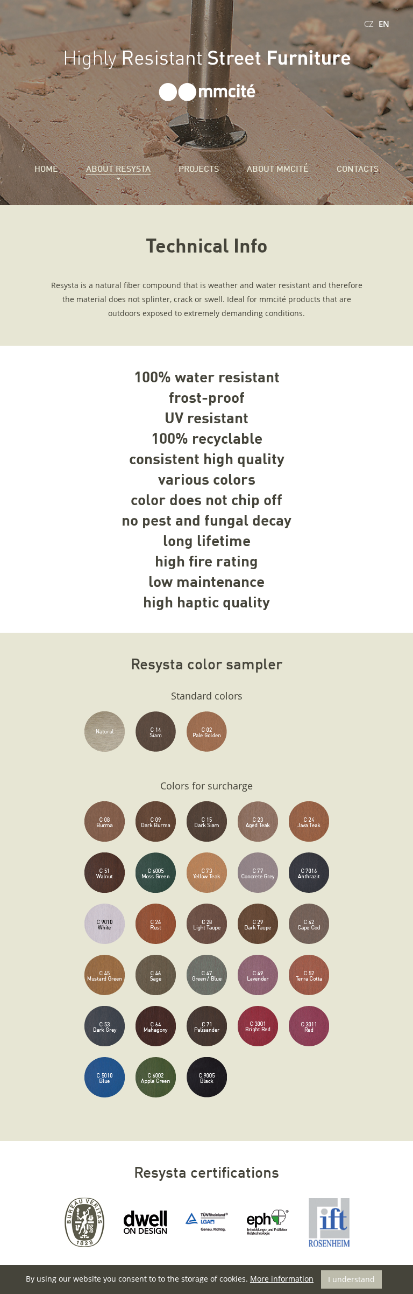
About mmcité (278, 169)
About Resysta (118, 169)
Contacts (358, 169)
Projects (199, 169)
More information (282, 1279)
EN (384, 23)
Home (46, 169)
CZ (369, 23)
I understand (351, 1279)
